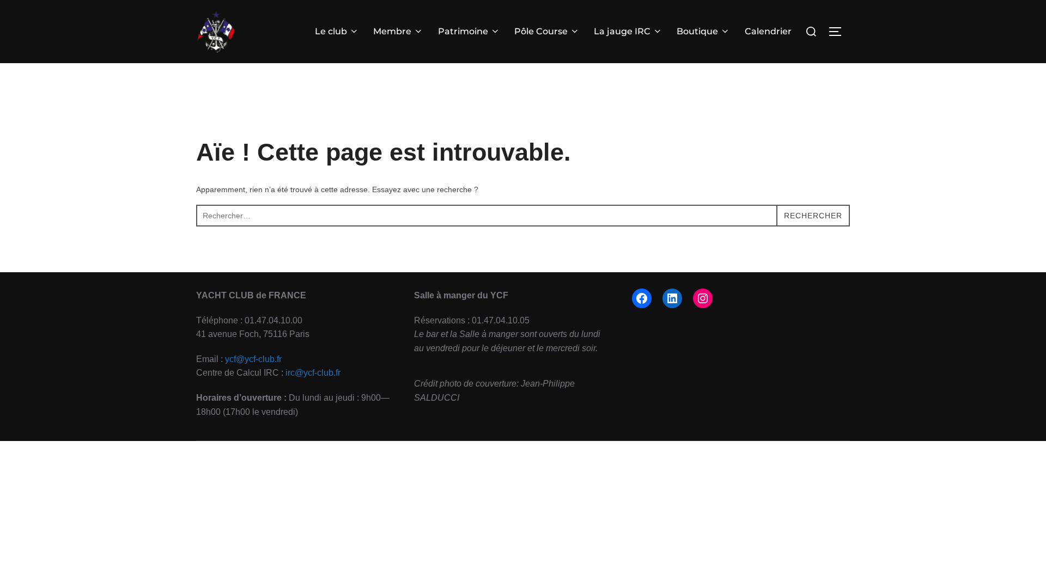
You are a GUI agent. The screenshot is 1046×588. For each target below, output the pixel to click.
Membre (392, 31)
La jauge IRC (622, 31)
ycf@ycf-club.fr (253, 359)
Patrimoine (463, 31)
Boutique (697, 31)
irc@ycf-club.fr (312, 372)
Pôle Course (541, 31)
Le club (331, 31)
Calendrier (768, 31)
